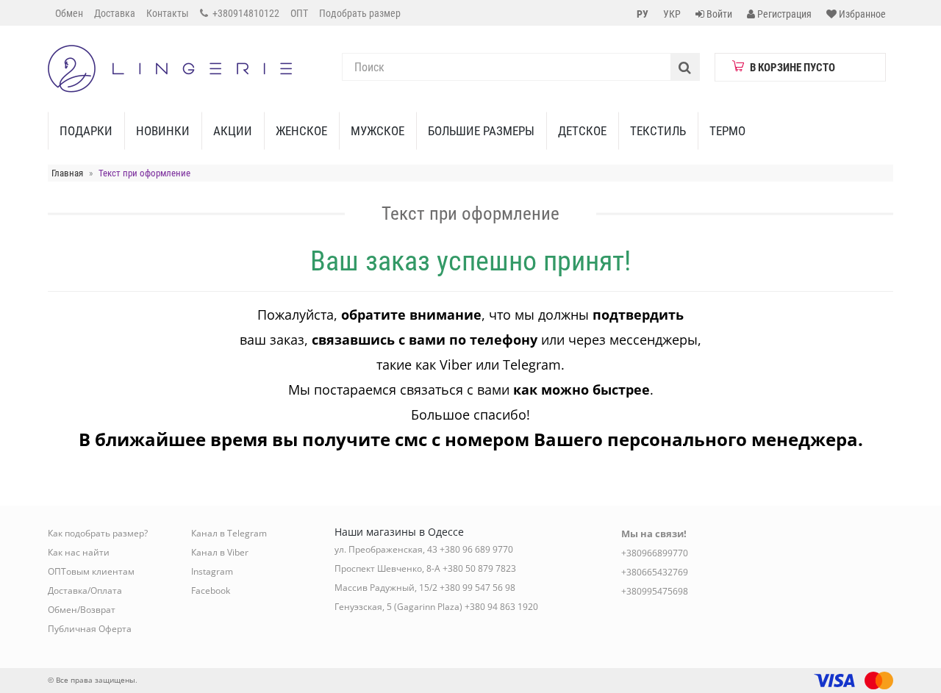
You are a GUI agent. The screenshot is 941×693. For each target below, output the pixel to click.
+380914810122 (244, 13)
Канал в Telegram (229, 533)
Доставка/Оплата (85, 590)
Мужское (377, 130)
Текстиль (658, 130)
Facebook (210, 590)
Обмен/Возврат (81, 609)
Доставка (114, 13)
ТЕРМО (727, 130)
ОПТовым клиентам (91, 571)
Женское (301, 130)
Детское (582, 130)
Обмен (69, 13)
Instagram (212, 571)
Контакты (167, 13)
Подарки (86, 130)
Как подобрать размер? (98, 533)
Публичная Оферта (90, 628)
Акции (232, 130)
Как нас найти (79, 552)
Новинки (163, 130)
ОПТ (299, 13)
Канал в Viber (219, 552)
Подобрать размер (360, 13)
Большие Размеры (481, 130)
